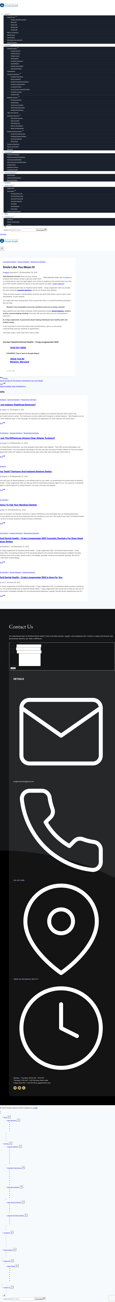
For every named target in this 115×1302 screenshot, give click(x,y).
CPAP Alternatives (15, 123)
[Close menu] (0, 1112)
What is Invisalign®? (16, 79)
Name (13, 646)
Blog (6, 214)
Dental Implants (15, 58)
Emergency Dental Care (13, 144)
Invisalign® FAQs (15, 94)
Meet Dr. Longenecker (12, 32)
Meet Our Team (11, 35)
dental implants (58, 311)
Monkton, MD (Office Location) (18, 19)
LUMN (35, 1108)
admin (7, 272)
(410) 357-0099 (18, 347)
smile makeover (58, 284)
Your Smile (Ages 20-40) (17, 196)
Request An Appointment (13, 222)
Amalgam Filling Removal (17, 110)
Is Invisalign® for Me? (16, 86)
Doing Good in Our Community (14, 40)
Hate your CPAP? (15, 120)
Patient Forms (10, 188)
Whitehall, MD (14, 27)
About (5, 1117)
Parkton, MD (14, 24)
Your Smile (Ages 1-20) (16, 193)
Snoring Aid (10, 149)
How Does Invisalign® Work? (18, 84)
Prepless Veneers (15, 56)
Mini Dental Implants (12, 180)
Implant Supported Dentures (18, 107)
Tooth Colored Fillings (16, 68)
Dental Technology (12, 42)
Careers (9, 224)
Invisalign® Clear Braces (17, 61)
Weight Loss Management (17, 128)
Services (6, 1143)
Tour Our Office (11, 37)
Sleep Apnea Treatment (17, 118)
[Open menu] (2, 249)
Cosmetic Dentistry (15, 51)
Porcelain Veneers (15, 53)
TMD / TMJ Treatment (12, 112)
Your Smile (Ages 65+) (16, 201)
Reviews (7, 183)
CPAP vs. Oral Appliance (17, 125)
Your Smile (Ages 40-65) (17, 198)
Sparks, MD (14, 22)
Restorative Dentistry (16, 100)
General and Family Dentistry (18, 134)
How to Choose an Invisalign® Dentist (20, 89)
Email (13, 649)
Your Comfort (14, 208)
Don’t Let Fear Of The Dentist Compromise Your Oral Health (21, 380)
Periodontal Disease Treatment (18, 136)
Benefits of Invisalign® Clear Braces (20, 81)
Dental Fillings (14, 141)
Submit (13, 668)
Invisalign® (7, 1233)
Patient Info (7, 1261)
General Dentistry (13, 400)
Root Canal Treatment (16, 139)
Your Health (14, 203)
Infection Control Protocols (14, 211)
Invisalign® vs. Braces (16, 92)
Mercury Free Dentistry (13, 146)
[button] (5, 227)
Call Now (3, 234)
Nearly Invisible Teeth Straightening (13, 385)
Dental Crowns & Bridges (17, 66)
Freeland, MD (14, 29)
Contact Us (10, 219)
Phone (13, 652)
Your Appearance (15, 206)
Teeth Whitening (15, 63)
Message (14, 665)
